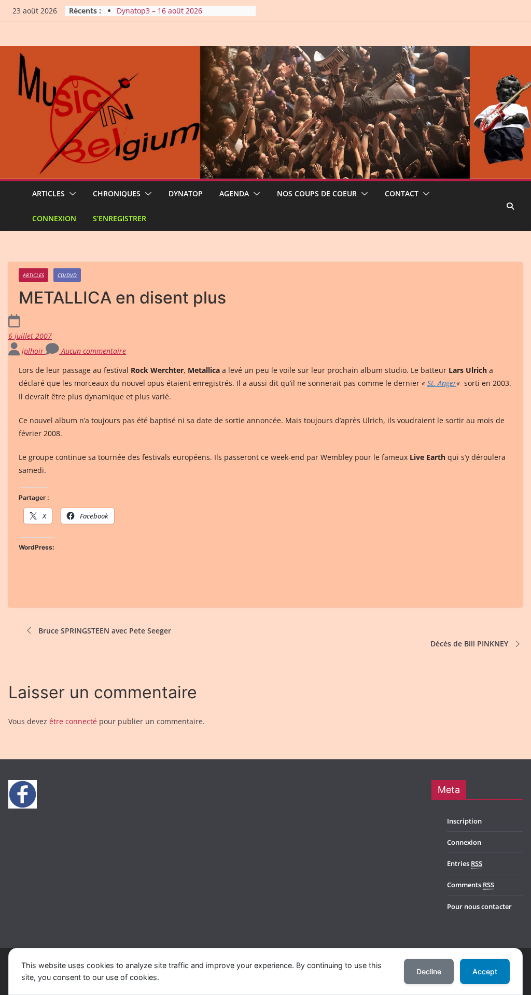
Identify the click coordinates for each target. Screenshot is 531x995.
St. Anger (441, 383)
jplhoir (34, 351)
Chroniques (117, 193)
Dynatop (186, 193)
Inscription (464, 821)
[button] (70, 193)
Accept (484, 971)
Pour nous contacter (479, 906)
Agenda (234, 193)
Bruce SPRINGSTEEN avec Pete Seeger (104, 631)
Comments (470, 884)
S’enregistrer (119, 218)
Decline (428, 971)
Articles (48, 193)
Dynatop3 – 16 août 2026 (159, 11)
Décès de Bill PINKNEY (469, 643)
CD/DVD (67, 275)
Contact (401, 193)
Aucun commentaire (92, 351)
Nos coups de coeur (317, 193)
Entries (464, 863)
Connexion (54, 218)
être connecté (73, 721)
